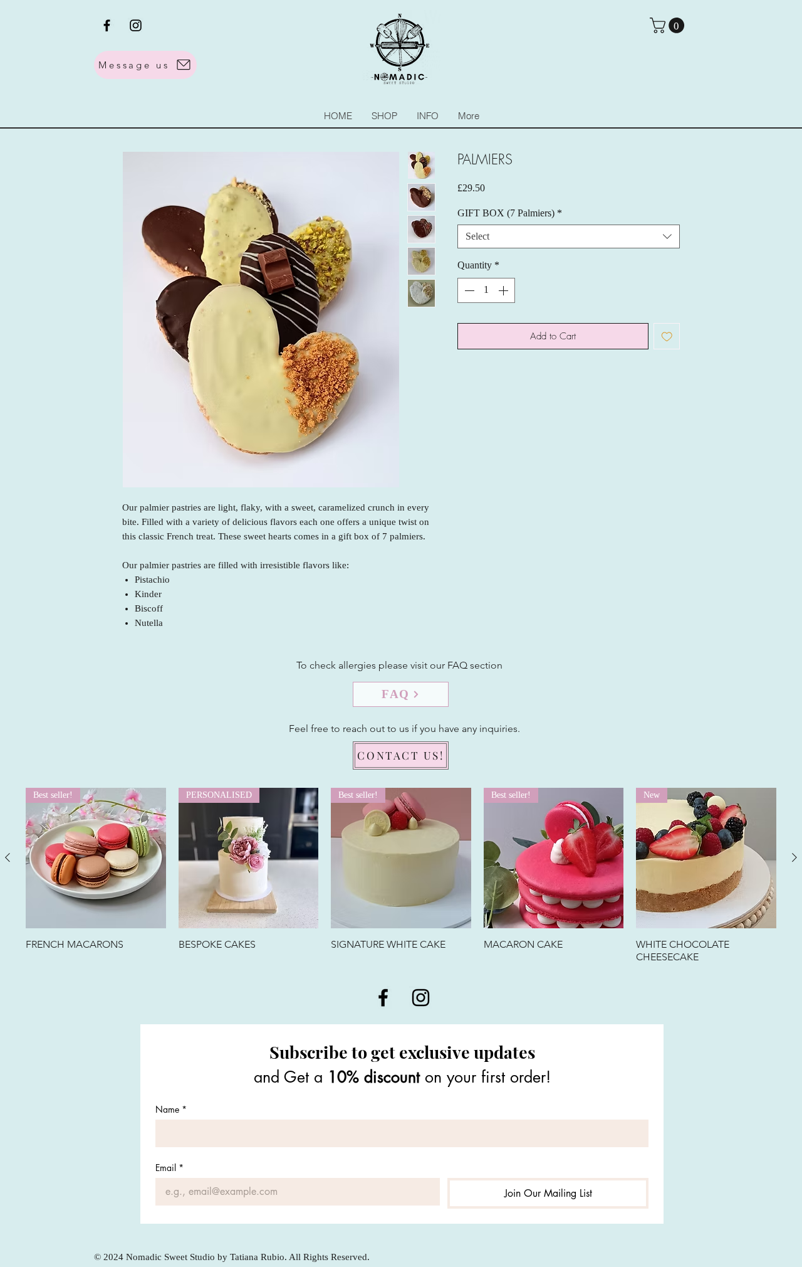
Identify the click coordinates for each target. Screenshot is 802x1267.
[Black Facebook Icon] (107, 25)
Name (171, 1109)
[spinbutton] (486, 290)
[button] (427, 116)
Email (169, 1167)
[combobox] (568, 236)
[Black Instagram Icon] (135, 25)
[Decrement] (468, 290)
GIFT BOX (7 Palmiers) (509, 213)
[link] (669, 25)
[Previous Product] (7, 857)
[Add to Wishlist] (667, 336)
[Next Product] (794, 857)
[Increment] (504, 290)
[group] (401, 875)
